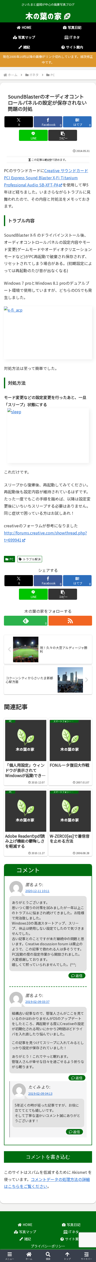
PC (12, 559)
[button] (62, 135)
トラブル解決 (32, 559)
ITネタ (73, 1231)
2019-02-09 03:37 (37, 1001)
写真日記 (73, 1224)
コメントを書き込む (48, 1157)
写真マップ (27, 1231)
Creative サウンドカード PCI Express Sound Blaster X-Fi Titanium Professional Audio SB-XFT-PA (46, 177)
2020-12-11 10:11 (37, 890)
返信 (79, 975)
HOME (27, 1224)
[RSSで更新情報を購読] (70, 621)
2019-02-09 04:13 (40, 1093)
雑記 (27, 1238)
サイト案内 (73, 1238)
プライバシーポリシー (48, 1246)
